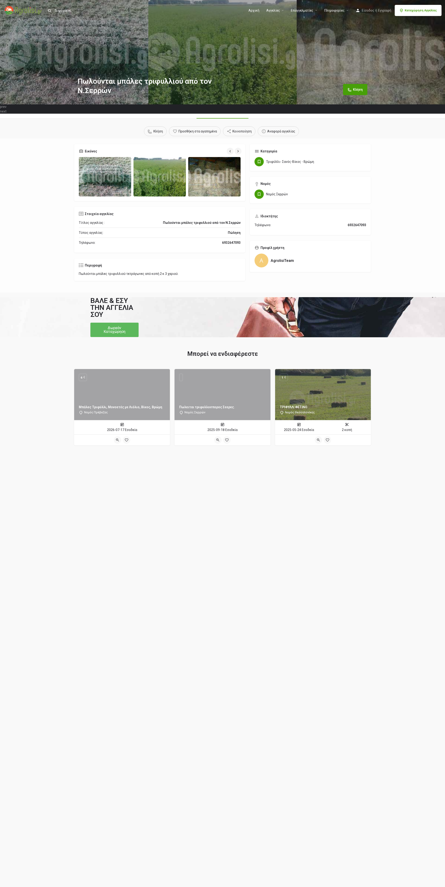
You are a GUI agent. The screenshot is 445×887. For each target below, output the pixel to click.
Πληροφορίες (334, 10)
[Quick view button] (117, 440)
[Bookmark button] (126, 440)
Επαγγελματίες (302, 10)
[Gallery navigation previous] (231, 151)
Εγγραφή (384, 10)
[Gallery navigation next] (238, 151)
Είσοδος (368, 10)
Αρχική (253, 10)
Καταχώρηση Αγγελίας (421, 10)
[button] (114, 330)
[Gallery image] (105, 176)
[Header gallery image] (74, 52)
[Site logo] (23, 10)
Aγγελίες (273, 10)
